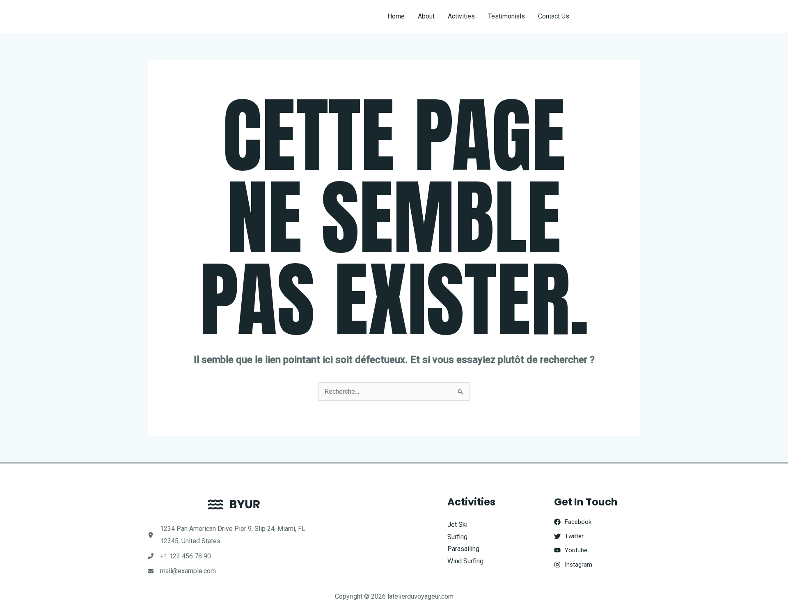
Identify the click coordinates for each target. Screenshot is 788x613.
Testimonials (506, 16)
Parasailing (463, 549)
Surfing (457, 537)
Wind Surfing (465, 561)
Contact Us (553, 16)
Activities (461, 16)
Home (396, 16)
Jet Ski (457, 524)
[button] (612, 16)
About (426, 16)
